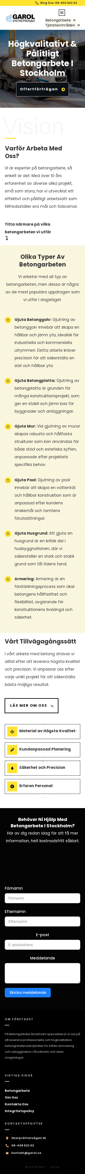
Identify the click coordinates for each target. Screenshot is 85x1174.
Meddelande (42, 958)
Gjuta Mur (25, 426)
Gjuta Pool (25, 480)
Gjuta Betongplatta (34, 380)
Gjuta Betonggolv (32, 319)
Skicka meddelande (28, 992)
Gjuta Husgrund (31, 533)
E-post (42, 935)
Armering (24, 579)
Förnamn (14, 888)
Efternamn (15, 911)
